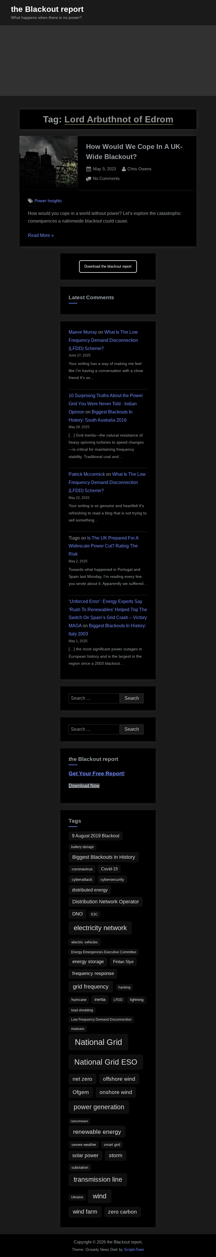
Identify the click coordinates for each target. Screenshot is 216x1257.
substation (79, 1167)
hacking (124, 987)
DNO (77, 914)
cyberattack (82, 879)
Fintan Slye (123, 961)
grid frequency (91, 986)
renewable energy (97, 1131)
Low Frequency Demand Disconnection (101, 1020)
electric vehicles (84, 942)
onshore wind (116, 1092)
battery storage (82, 847)
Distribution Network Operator (105, 901)
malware (77, 1029)
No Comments (106, 179)
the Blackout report (47, 9)
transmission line (98, 1179)
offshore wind (119, 1079)
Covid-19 (109, 868)
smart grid (112, 1144)
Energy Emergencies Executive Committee (103, 952)
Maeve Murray (83, 332)
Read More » (41, 236)
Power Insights (48, 200)
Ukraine (77, 1197)
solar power (85, 1155)
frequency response (93, 973)
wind (99, 1196)
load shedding (82, 1010)
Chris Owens (139, 168)
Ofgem (81, 1092)
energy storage (88, 961)
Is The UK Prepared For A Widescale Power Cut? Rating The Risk (103, 546)
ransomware (79, 1121)
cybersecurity (112, 879)
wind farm (85, 1211)
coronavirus (82, 869)
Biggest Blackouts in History (103, 857)
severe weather (83, 1144)
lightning (136, 1000)
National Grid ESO (105, 1062)
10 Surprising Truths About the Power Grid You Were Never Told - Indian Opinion (106, 403)
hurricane (78, 1000)
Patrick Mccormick (87, 474)
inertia (99, 999)
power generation (99, 1107)
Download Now (84, 785)
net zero (82, 1079)
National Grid (98, 1042)
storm (115, 1155)
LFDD (118, 1000)
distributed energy (90, 889)
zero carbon (122, 1212)
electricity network (100, 928)
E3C (94, 914)
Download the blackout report (108, 266)
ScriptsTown (134, 1249)
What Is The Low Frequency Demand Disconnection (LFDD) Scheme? (103, 340)
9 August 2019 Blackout (95, 835)
